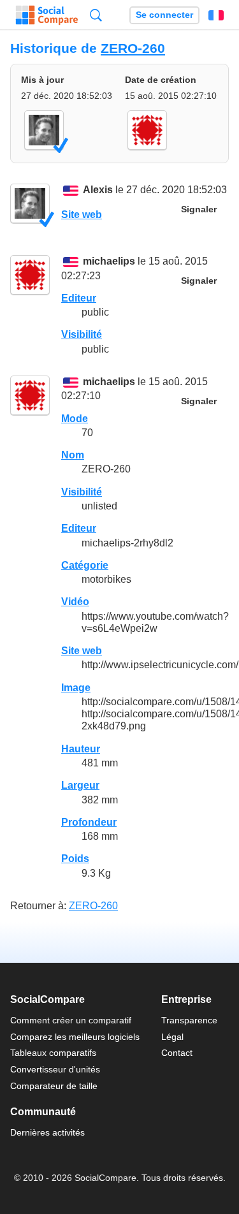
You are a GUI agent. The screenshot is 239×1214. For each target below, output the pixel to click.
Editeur (78, 298)
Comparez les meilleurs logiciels (75, 1037)
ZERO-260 (133, 48)
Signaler (199, 209)
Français (216, 15)
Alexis (98, 190)
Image (76, 687)
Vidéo (75, 601)
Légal (172, 1037)
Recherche (96, 15)
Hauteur (80, 748)
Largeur (80, 785)
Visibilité (81, 334)
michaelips (109, 261)
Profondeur (89, 822)
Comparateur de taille (54, 1086)
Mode (74, 418)
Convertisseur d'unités (55, 1069)
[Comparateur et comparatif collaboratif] (46, 15)
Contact (176, 1053)
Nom (72, 455)
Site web (81, 214)
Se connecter (164, 15)
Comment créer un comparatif (70, 1020)
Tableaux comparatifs (53, 1053)
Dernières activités (47, 1132)
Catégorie (84, 565)
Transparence (189, 1020)
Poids (75, 858)
